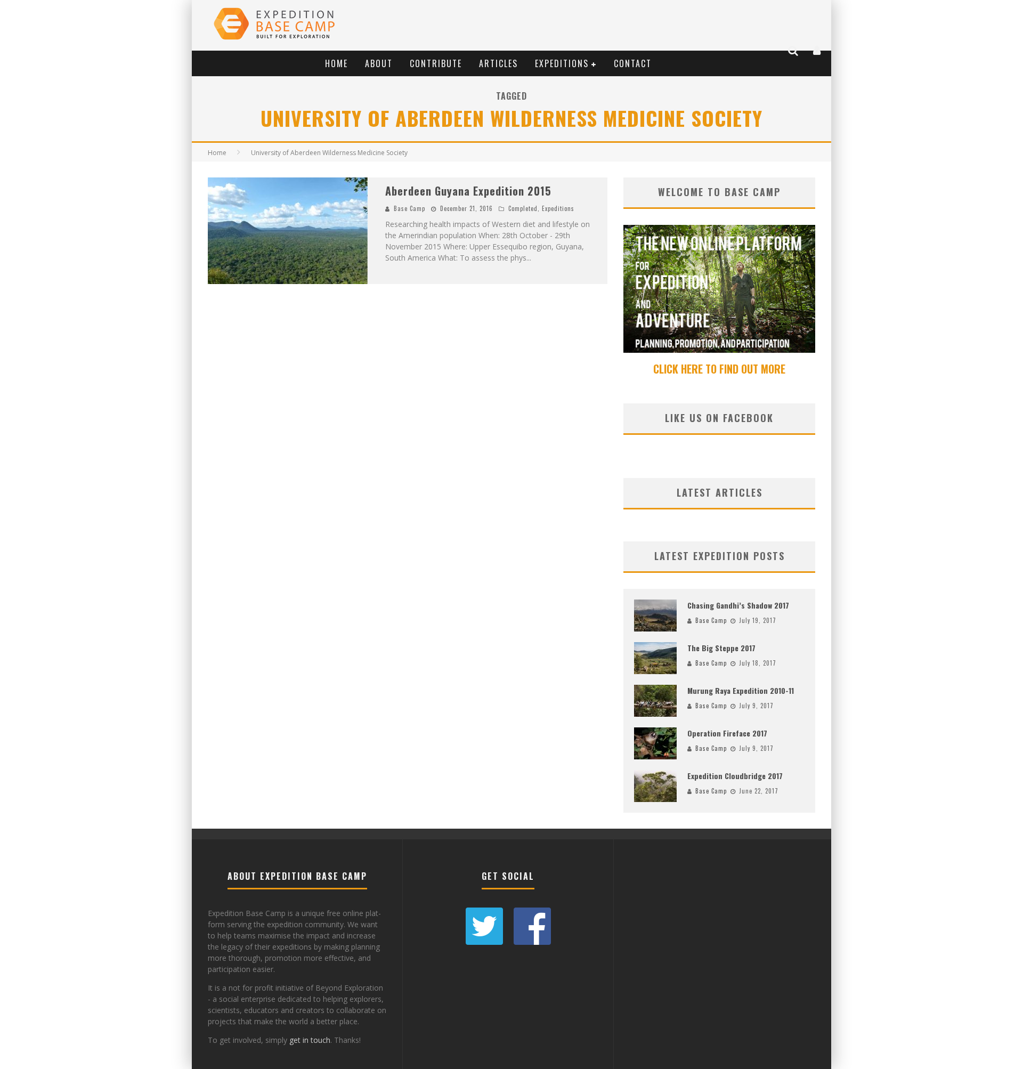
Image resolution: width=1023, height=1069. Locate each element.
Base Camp (409, 208)
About (379, 63)
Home (336, 63)
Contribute (436, 63)
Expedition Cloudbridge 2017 (735, 775)
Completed (523, 208)
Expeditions (562, 63)
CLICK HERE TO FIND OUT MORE (719, 369)
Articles (498, 63)
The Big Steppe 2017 (721, 647)
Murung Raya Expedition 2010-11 (740, 690)
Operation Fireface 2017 (727, 733)
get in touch (309, 1040)
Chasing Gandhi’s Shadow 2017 (738, 605)
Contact (633, 63)
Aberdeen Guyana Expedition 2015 (468, 191)
